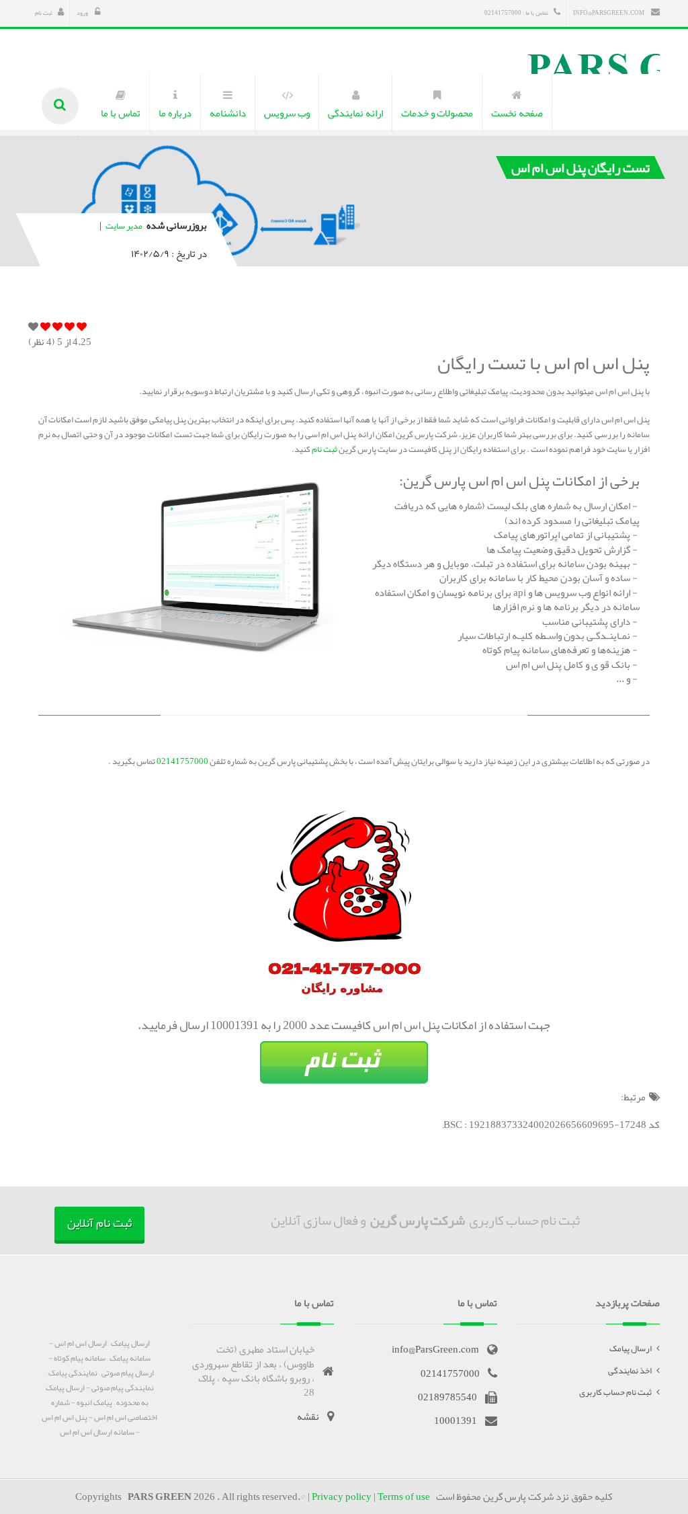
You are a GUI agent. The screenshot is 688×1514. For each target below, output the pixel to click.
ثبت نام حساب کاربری (615, 1392)
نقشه (308, 1416)
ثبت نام (43, 13)
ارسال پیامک (630, 1348)
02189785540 (447, 1397)
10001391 (455, 1420)
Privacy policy (342, 1496)
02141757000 (181, 761)
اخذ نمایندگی (630, 1370)
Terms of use (404, 1496)
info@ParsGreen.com (609, 13)
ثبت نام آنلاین (99, 1223)
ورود (83, 13)
